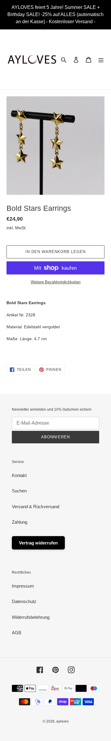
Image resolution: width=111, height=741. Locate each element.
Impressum (23, 585)
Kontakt (19, 475)
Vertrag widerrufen (38, 542)
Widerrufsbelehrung (30, 617)
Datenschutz (24, 601)
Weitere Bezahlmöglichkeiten (56, 282)
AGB (16, 632)
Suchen (19, 490)
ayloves (62, 721)
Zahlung (19, 522)
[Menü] (101, 59)
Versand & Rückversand (35, 506)
